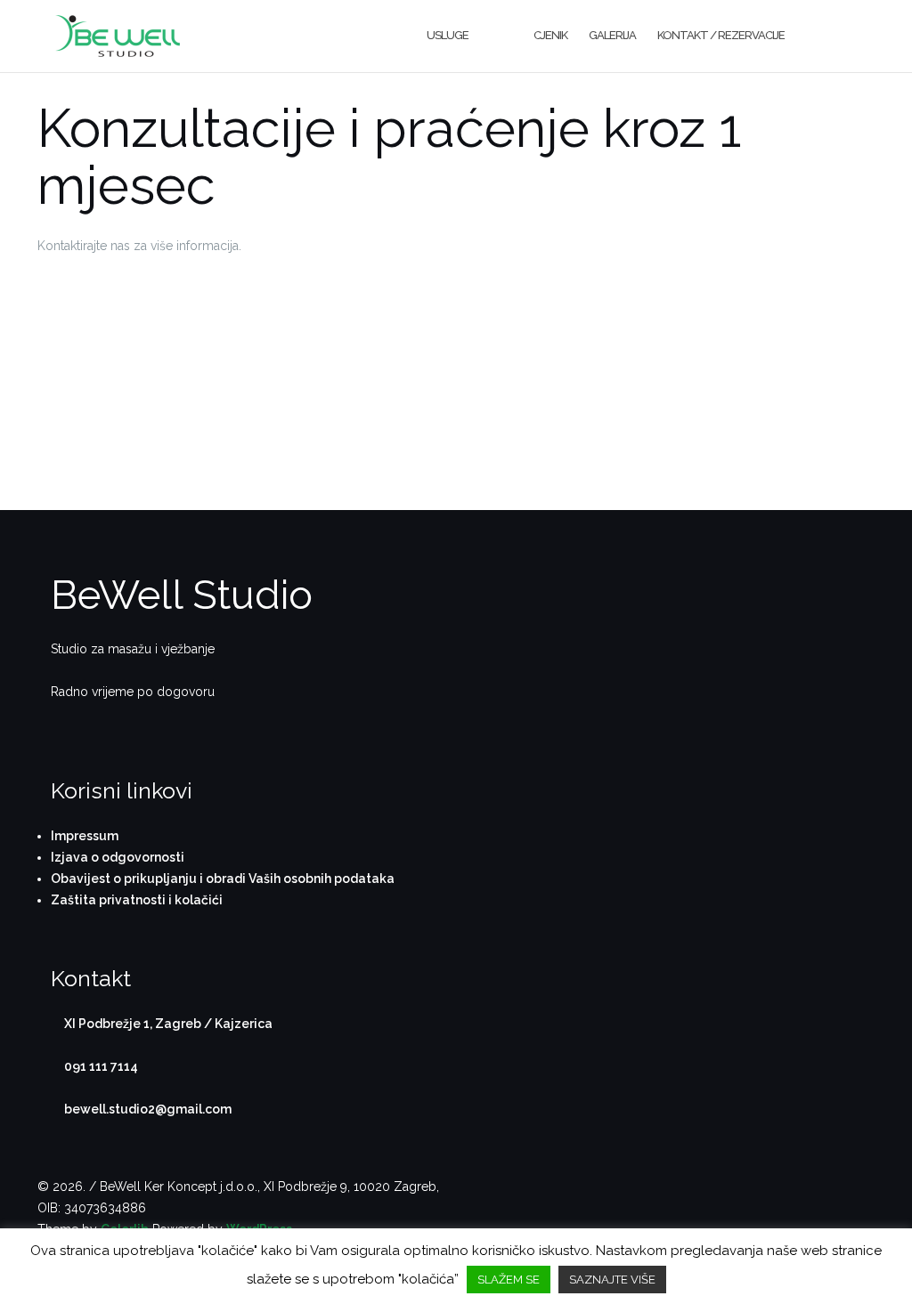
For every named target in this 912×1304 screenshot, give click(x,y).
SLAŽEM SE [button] (508, 1279)
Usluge (447, 35)
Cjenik (550, 35)
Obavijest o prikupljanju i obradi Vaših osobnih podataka (223, 878)
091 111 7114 (101, 1066)
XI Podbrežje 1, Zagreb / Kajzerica (168, 1023)
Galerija (612, 35)
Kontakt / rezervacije (721, 35)
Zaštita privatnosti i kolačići (137, 900)
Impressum (84, 836)
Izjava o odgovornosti (117, 857)
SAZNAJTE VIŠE (612, 1279)
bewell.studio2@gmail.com (148, 1109)
